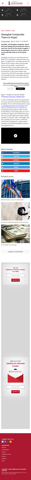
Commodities (5, 450)
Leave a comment (15, 251)
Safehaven (5, 445)
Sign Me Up (15, 280)
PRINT (16, 171)
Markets (4, 447)
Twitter (16, 156)
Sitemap (4, 458)
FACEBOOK (16, 153)
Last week (4, 57)
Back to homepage (7, 149)
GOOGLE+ (16, 160)
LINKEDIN (16, 163)
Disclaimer (24, 472)
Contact (4, 456)
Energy (3, 452)
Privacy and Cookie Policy (8, 474)
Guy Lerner (6, 41)
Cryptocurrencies (6, 454)
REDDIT (16, 167)
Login (3, 461)
